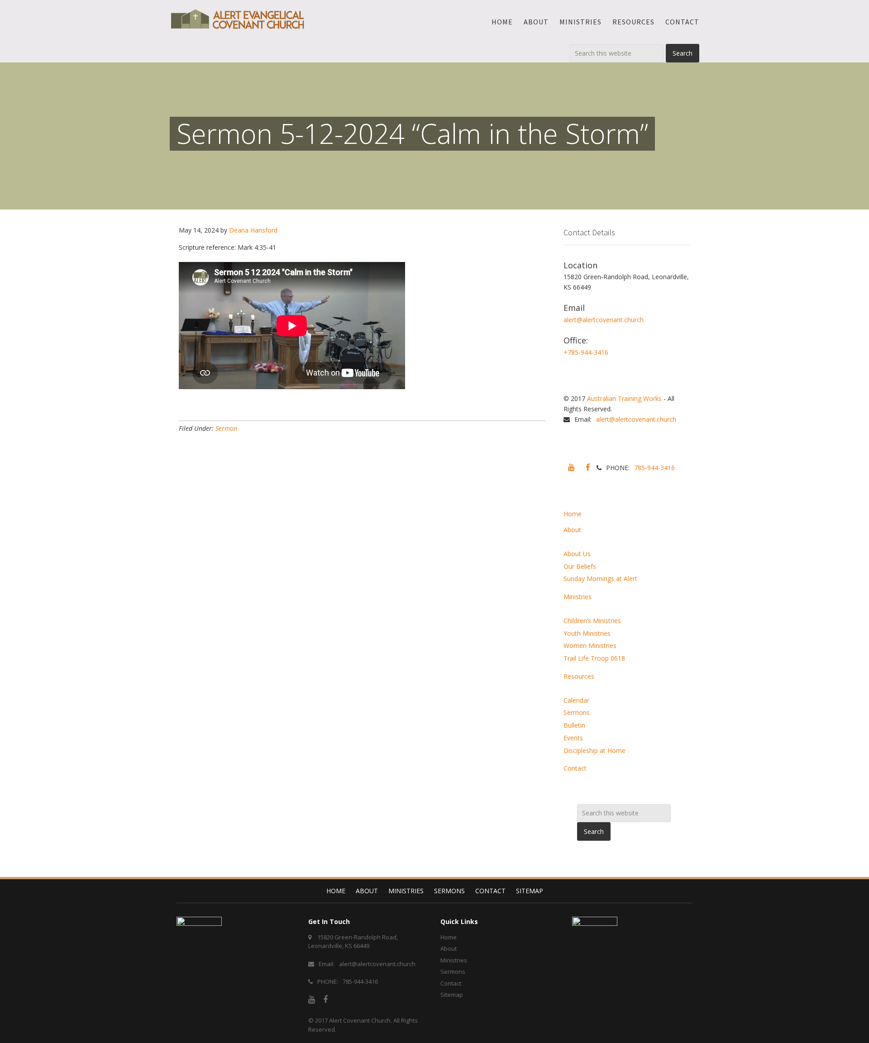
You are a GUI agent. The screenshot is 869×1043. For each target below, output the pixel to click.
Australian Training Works (624, 398)
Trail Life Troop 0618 (594, 658)
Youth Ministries (587, 633)
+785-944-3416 (585, 352)
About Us (577, 553)
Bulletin (574, 725)
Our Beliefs (579, 566)
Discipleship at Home (594, 750)
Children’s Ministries (592, 620)
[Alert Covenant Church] (238, 19)
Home (572, 514)
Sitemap (529, 890)
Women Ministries (589, 645)
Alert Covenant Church (360, 1020)
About (572, 529)
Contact (575, 768)
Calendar (576, 700)
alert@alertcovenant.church (603, 319)
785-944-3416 (654, 467)
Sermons (576, 712)
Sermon (226, 428)
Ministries (577, 596)
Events (573, 737)
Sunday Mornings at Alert (600, 578)
